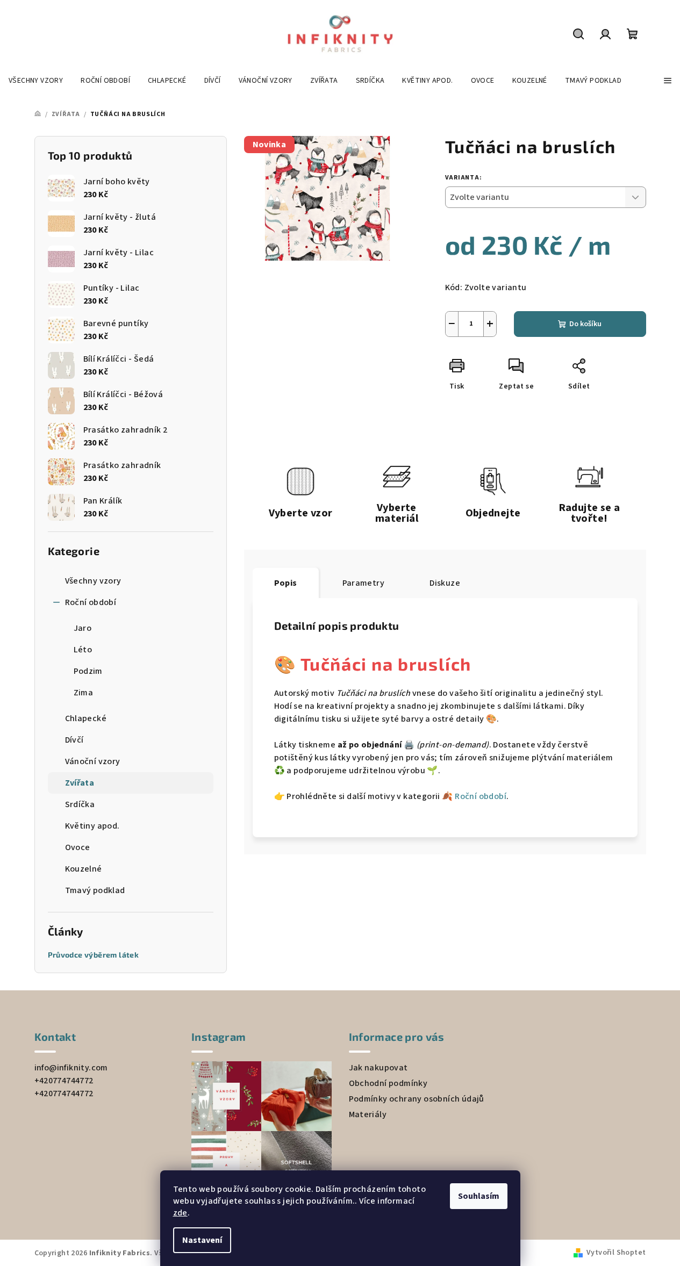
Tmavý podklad (95, 890)
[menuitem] (35, 80)
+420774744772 (64, 1081)
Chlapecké (86, 718)
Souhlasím (478, 1196)
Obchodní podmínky (388, 1083)
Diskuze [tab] (445, 583)
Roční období (91, 602)
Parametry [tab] (363, 583)
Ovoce (77, 847)
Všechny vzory (93, 581)
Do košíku (585, 324)
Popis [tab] (285, 583)
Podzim (88, 671)
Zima (84, 693)
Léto (83, 650)
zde (180, 1213)
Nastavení (202, 1240)
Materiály (368, 1114)
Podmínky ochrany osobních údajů (416, 1099)
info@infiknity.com (71, 1068)
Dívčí (74, 740)
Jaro (83, 628)
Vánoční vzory (92, 761)
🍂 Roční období (474, 796)
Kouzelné (83, 869)
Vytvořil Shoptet (616, 1252)
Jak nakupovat (378, 1068)
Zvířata (80, 783)
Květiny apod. (92, 826)
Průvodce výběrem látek (93, 955)
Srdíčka (80, 804)
